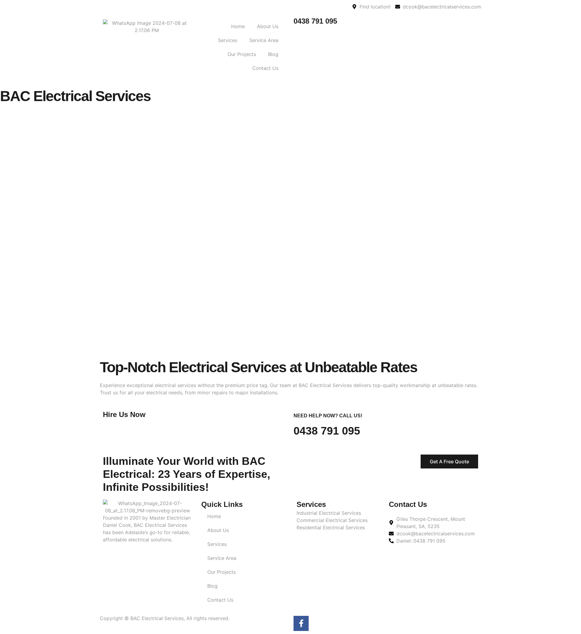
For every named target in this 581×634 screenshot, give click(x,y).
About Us (267, 26)
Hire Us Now (124, 414)
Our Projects (242, 54)
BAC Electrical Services (75, 96)
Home (238, 26)
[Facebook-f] (301, 623)
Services (227, 40)
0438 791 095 (315, 21)
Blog (273, 54)
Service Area (263, 40)
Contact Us (265, 68)
